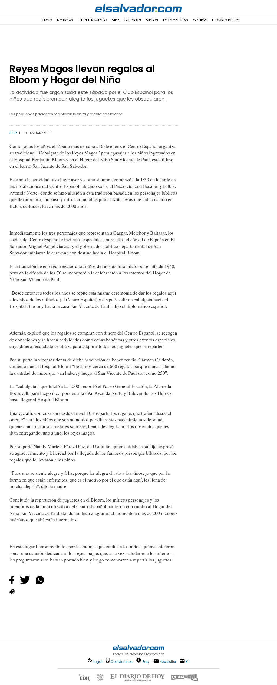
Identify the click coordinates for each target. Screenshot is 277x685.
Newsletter (168, 661)
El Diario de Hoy (226, 20)
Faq (146, 661)
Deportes (132, 20)
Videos (152, 20)
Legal (97, 661)
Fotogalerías (175, 20)
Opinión (200, 20)
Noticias (65, 20)
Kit (188, 661)
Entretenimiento (92, 20)
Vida (116, 20)
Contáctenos (122, 661)
